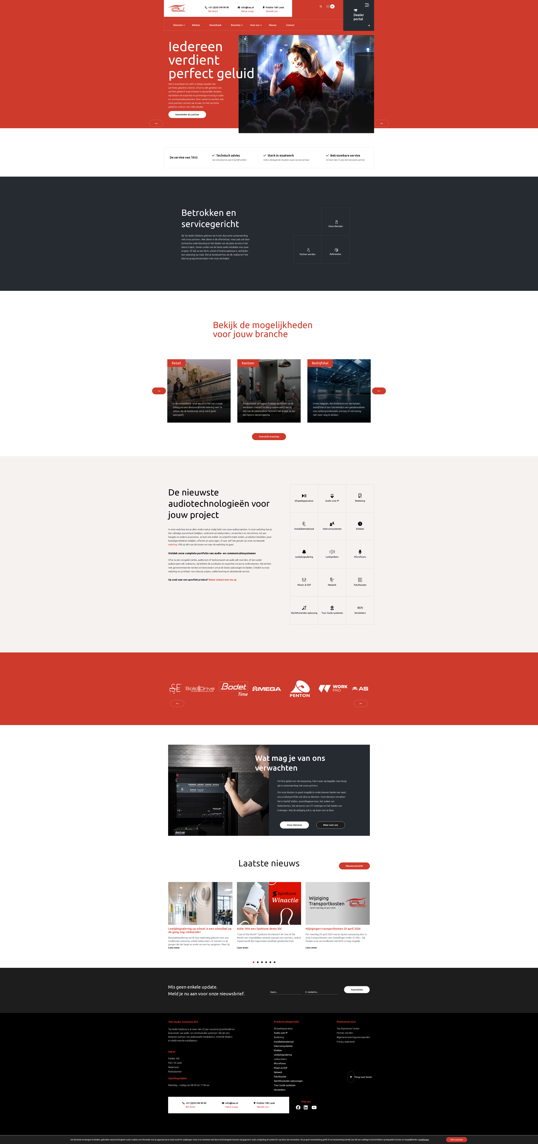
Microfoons (360, 557)
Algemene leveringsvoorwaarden (353, 1037)
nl (332, 6)
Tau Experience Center (348, 1028)
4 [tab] (268, 962)
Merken (196, 25)
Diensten (178, 25)
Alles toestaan (456, 1140)
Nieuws (272, 25)
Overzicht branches (269, 436)
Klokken (360, 529)
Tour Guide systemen (332, 613)
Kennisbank (215, 25)
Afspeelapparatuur (304, 501)
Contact (290, 25)
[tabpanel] (186, 688)
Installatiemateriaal (304, 529)
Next (382, 123)
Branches (236, 25)
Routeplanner (175, 1071)
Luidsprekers (332, 557)
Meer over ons (330, 825)
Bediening (360, 501)
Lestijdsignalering (304, 557)
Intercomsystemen (332, 529)
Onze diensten (335, 226)
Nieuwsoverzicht (354, 866)
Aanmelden (357, 989)
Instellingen (423, 1140)
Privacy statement (346, 1041)
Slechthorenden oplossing (304, 613)
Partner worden (307, 254)
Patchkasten (360, 585)
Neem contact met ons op (222, 579)
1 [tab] (255, 962)
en (328, 6)
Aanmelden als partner (187, 114)
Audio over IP (332, 501)
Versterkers (360, 613)
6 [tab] (276, 962)
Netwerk (332, 585)
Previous (156, 123)
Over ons (254, 25)
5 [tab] (272, 962)
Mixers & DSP (304, 585)
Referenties (335, 254)
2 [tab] (259, 962)
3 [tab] (264, 962)
